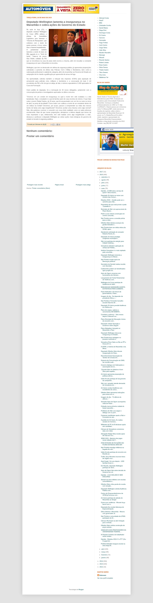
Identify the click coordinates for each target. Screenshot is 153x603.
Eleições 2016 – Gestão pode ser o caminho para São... (112, 201)
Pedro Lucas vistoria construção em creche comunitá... (113, 214)
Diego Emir (102, 30)
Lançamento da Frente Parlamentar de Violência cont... (113, 278)
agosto (103, 180)
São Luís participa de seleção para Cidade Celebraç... (112, 242)
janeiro (103, 557)
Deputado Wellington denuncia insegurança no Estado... (111, 334)
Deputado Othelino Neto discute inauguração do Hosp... (111, 352)
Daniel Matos (103, 28)
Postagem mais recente (35, 185)
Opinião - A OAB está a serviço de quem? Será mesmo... (112, 191)
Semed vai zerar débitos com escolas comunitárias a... (113, 480)
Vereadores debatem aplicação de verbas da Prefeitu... (112, 246)
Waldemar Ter (103, 77)
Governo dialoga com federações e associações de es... (112, 366)
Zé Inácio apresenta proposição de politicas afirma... (112, 375)
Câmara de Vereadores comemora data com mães (112, 430)
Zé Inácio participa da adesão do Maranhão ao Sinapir (112, 499)
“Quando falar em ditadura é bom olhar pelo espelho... (112, 370)
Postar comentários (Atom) (41, 188)
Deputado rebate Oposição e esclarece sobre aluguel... (110, 324)
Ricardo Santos (104, 60)
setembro (104, 177)
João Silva (102, 50)
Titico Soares (103, 72)
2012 (101, 567)
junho (103, 185)
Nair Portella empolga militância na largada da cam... (112, 448)
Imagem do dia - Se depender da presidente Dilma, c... (112, 297)
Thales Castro (103, 70)
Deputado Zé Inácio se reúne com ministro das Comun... (112, 196)
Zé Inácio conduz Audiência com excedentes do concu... (111, 389)
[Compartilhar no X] (55, 124)
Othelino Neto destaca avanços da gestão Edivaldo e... (112, 223)
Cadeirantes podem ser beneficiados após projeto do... (113, 269)
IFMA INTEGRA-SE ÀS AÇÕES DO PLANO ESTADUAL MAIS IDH (112, 444)
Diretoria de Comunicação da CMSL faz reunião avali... (113, 361)
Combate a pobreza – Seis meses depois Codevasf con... (112, 315)
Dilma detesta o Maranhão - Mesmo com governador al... (113, 512)
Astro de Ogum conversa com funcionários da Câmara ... (111, 274)
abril (103, 549)
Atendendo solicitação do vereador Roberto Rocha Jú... (112, 233)
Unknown (102, 575)
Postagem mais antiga (83, 185)
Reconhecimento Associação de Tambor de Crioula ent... (111, 356)
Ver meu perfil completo (105, 578)
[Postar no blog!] (53, 124)
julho (103, 182)
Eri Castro (102, 35)
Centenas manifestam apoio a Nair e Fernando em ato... (113, 416)
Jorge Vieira (103, 47)
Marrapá (102, 55)
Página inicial (59, 185)
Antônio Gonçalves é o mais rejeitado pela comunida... (113, 251)
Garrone (102, 38)
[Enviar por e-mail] (51, 124)
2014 (101, 561)
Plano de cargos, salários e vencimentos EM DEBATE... (111, 311)
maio (103, 188)
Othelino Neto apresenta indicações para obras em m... (112, 393)
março (103, 552)
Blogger (81, 589)
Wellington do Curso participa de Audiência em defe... (111, 283)
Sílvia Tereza (103, 67)
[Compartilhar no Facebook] (57, 124)
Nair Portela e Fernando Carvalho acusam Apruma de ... (112, 301)
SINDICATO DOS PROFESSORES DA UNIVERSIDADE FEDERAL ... (113, 531)
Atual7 (101, 20)
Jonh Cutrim (103, 45)
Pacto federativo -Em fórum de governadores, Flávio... (111, 292)
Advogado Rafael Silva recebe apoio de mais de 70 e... (113, 434)
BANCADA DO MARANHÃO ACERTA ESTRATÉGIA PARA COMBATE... (113, 288)
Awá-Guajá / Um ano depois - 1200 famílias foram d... (112, 462)
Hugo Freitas (103, 42)
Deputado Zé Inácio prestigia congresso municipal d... (110, 237)
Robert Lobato (104, 62)
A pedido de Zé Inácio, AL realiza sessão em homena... (112, 421)
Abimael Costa (104, 18)
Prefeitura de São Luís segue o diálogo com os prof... (111, 411)
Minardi (101, 57)
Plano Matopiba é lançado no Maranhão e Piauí (110, 329)
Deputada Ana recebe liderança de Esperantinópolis (112, 508)
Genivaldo (102, 40)
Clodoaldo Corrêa (105, 25)
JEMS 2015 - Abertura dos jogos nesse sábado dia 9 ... (111, 439)
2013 (101, 564)
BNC (100, 23)
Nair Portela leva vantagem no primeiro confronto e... (111, 338)
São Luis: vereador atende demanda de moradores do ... (113, 384)
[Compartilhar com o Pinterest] (59, 124)
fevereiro (104, 555)
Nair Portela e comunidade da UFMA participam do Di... (113, 517)
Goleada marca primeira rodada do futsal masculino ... (112, 407)
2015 (101, 174)
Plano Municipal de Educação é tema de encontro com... (113, 320)
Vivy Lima (102, 75)
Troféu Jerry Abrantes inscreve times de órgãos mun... (113, 457)
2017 (101, 172)
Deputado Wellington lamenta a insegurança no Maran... (111, 256)
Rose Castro (103, 65)
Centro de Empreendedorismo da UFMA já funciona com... (112, 494)
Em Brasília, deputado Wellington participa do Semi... (112, 466)
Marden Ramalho (105, 52)
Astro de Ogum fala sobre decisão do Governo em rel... (113, 471)
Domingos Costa (104, 33)
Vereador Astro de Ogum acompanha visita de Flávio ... (113, 402)
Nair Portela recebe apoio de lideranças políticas (110, 260)
